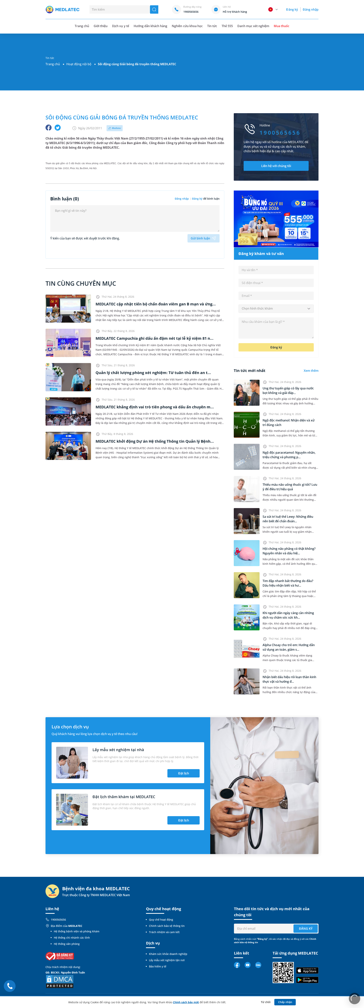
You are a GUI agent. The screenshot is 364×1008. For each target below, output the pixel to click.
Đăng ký (292, 9)
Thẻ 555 (227, 26)
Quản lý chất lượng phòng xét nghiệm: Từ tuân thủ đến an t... (153, 372)
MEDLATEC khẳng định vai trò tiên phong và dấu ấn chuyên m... (155, 406)
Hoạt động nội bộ (78, 64)
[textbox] (276, 309)
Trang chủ (53, 64)
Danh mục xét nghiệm (253, 26)
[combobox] (276, 308)
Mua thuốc (281, 26)
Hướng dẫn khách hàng (150, 26)
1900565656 (58, 919)
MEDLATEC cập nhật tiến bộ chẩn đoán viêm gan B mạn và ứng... (156, 304)
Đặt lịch (183, 773)
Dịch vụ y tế (120, 26)
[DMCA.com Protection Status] (60, 981)
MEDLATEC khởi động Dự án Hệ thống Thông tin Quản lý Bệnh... (155, 441)
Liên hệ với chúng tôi (276, 166)
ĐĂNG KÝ (305, 928)
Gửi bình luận (200, 238)
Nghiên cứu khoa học (187, 26)
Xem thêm (311, 371)
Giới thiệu (100, 26)
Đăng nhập (310, 9)
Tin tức (212, 26)
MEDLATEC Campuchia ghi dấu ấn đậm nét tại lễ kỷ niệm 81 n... (154, 338)
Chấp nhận (285, 1002)
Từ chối (266, 1002)
